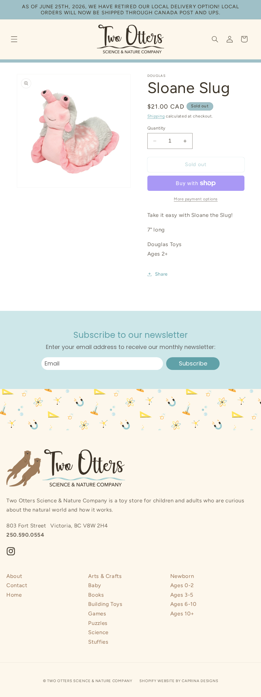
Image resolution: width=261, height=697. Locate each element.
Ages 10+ (182, 613)
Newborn (182, 576)
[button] (14, 39)
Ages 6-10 (183, 604)
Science (98, 632)
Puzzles (97, 623)
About (14, 576)
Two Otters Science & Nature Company (89, 681)
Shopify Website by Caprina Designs (178, 681)
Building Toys (105, 604)
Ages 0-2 (182, 585)
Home (14, 595)
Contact (16, 585)
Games (97, 613)
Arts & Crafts (105, 576)
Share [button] (161, 274)
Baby (94, 585)
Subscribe (193, 363)
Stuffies (98, 642)
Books (96, 595)
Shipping (156, 116)
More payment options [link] (196, 199)
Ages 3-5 (182, 595)
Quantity (156, 128)
